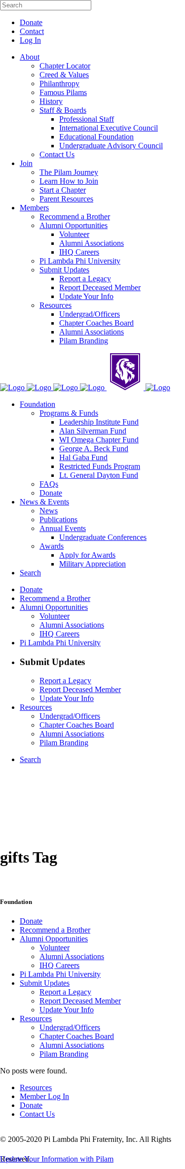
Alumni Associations (71, 956)
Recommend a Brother (55, 930)
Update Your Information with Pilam (56, 1159)
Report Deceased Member (80, 1001)
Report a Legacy (65, 992)
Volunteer (54, 947)
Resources (36, 1018)
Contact (32, 31)
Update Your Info (66, 1009)
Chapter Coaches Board (76, 1036)
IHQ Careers (59, 965)
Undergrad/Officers (69, 1027)
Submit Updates (45, 983)
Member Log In (44, 1096)
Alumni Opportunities (54, 939)
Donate (31, 22)
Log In (30, 40)
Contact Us (37, 1114)
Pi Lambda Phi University (60, 974)
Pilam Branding (63, 1054)
